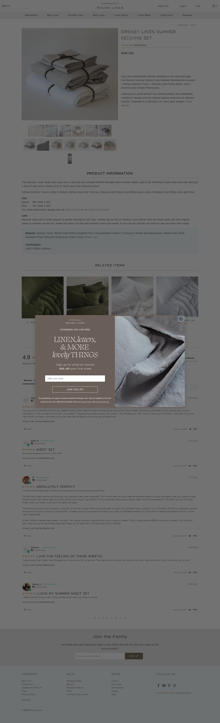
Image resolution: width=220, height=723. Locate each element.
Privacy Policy (86, 402)
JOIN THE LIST (75, 389)
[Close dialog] (181, 319)
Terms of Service (102, 402)
